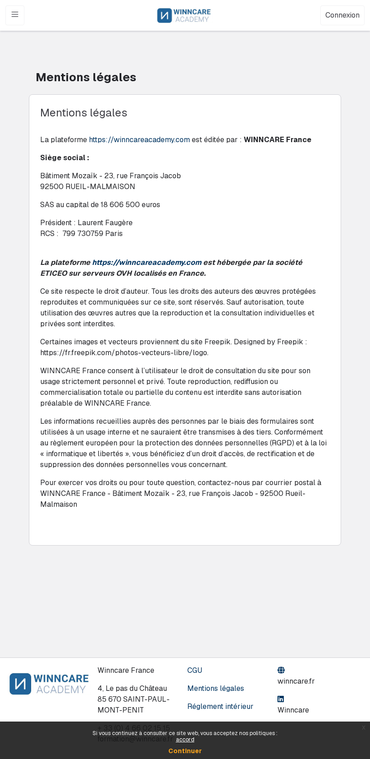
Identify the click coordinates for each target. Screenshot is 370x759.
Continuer (185, 751)
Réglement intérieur (220, 706)
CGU (194, 670)
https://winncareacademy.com (139, 139)
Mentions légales (215, 688)
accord (185, 739)
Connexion (342, 15)
